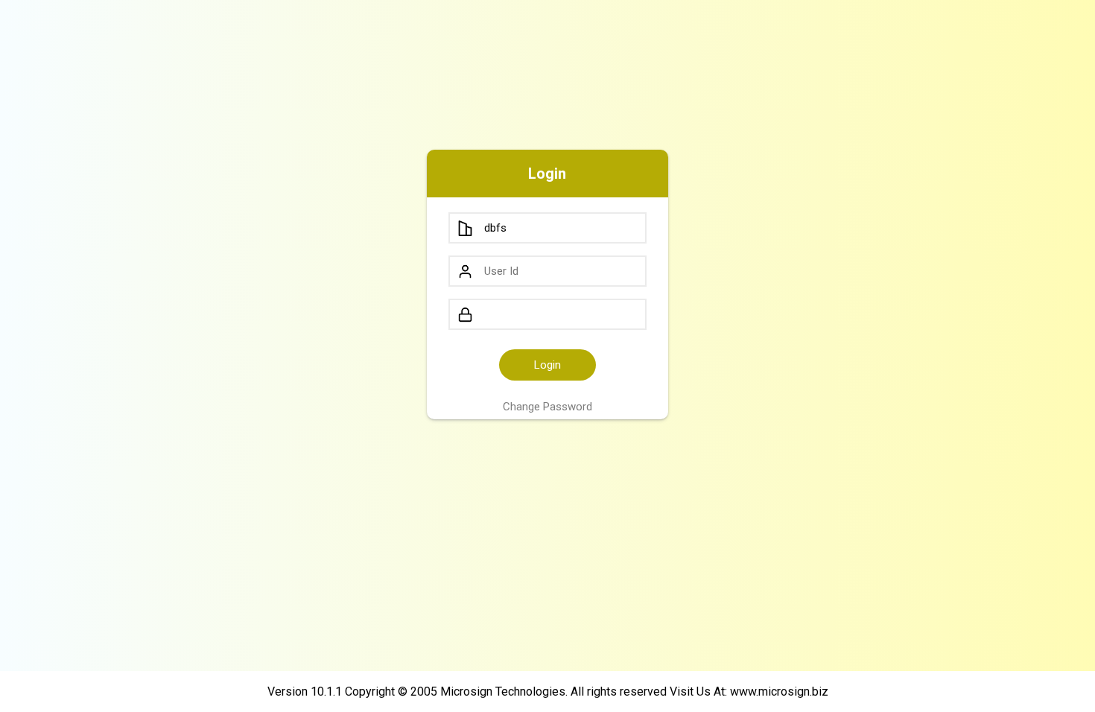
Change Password (547, 406)
